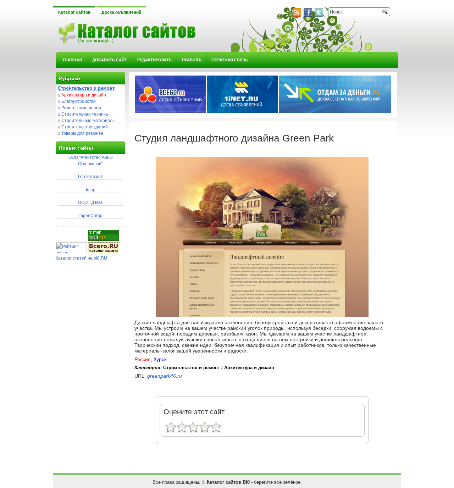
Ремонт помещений (81, 107)
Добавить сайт (109, 59)
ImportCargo (90, 215)
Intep (90, 189)
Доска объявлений (121, 12)
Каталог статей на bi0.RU (81, 258)
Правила (191, 59)
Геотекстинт (90, 176)
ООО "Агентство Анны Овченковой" (90, 160)
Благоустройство (78, 101)
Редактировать (154, 59)
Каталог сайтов (74, 12)
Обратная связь (229, 59)
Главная (72, 59)
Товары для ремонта (82, 133)
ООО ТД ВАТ (90, 202)
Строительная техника (84, 114)
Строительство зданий (84, 126)
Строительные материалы (88, 120)
